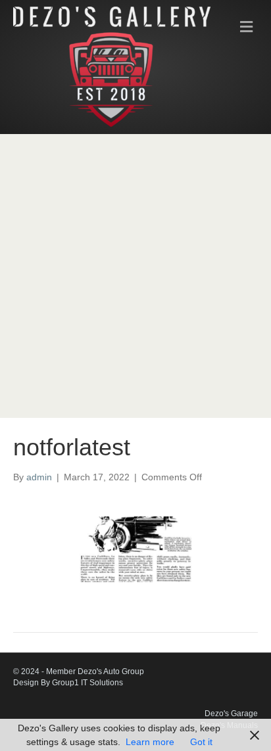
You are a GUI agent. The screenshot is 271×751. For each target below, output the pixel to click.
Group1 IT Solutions (87, 682)
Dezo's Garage (231, 713)
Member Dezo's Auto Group (95, 671)
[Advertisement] (135, 276)
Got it (201, 742)
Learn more (150, 742)
